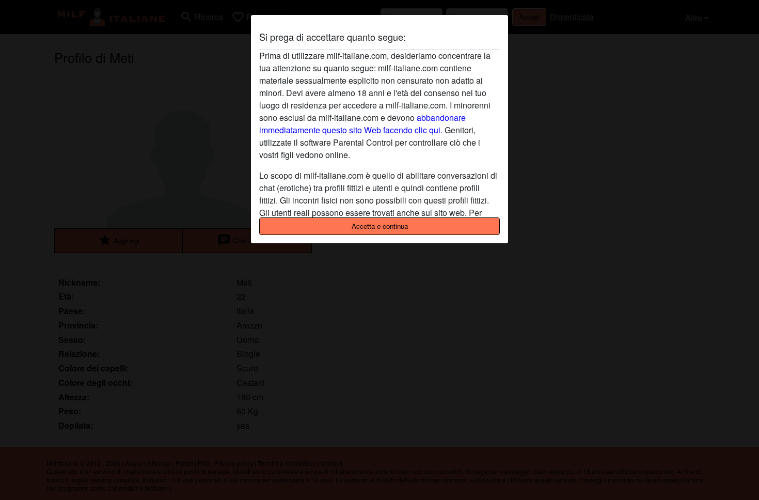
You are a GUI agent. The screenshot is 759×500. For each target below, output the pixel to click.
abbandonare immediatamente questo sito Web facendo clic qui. (362, 124)
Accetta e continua (380, 226)
